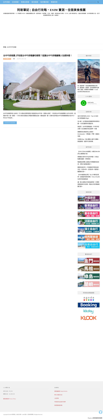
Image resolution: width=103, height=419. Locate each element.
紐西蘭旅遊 (44, 2)
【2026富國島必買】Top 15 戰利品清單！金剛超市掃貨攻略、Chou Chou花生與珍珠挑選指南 (89, 177)
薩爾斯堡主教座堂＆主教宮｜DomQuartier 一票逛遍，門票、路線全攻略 (88, 134)
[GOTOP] (100, 412)
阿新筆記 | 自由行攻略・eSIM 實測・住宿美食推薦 (51, 10)
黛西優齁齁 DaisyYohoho (60, 391)
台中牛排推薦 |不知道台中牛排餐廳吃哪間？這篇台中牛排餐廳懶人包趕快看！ (37, 55)
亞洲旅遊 (15, 2)
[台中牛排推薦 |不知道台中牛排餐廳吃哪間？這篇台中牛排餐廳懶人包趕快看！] (39, 86)
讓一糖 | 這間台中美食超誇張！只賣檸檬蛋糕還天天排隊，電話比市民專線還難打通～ (88, 184)
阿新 (14, 58)
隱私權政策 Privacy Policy (9, 398)
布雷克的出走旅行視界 (60, 401)
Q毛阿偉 (56, 398)
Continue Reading (10, 122)
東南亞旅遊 (25, 2)
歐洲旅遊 (35, 2)
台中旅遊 (6, 2)
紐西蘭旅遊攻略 (58, 405)
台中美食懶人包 (7, 58)
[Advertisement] (51, 32)
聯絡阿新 (54, 2)
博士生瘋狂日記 (58, 394)
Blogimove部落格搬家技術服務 (95, 418)
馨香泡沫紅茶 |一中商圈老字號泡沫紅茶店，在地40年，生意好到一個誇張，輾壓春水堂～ (89, 169)
